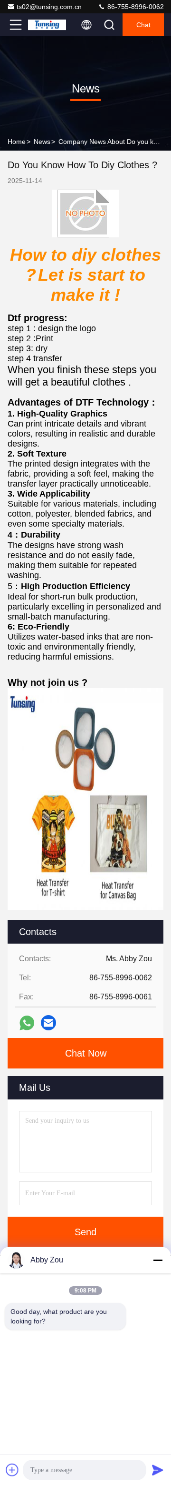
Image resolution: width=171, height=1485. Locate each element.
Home (17, 141)
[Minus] (157, 1260)
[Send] (157, 1469)
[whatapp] (27, 1023)
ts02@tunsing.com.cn (49, 6)
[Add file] (12, 1469)
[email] (48, 1023)
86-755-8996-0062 (134, 6)
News (42, 141)
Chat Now (85, 1053)
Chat (143, 25)
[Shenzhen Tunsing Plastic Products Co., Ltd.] (47, 24)
